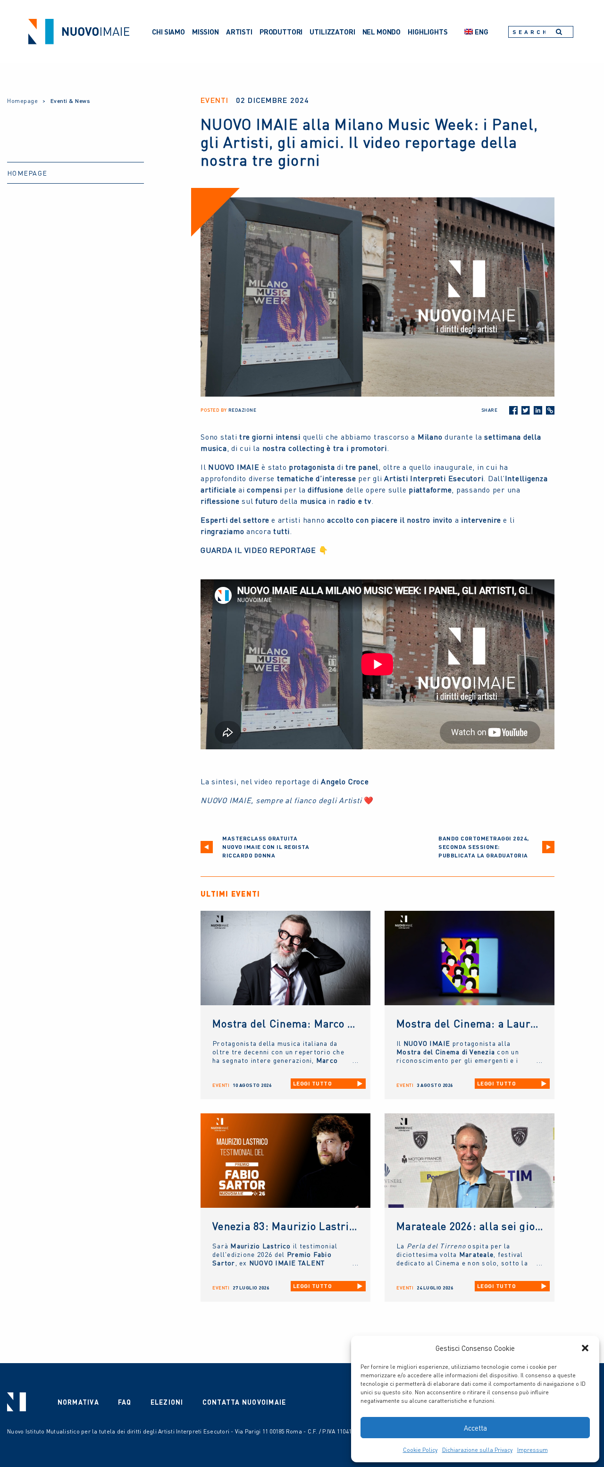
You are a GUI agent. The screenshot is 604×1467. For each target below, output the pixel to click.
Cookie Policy (420, 1449)
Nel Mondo (381, 31)
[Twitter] (525, 410)
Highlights (428, 31)
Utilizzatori (332, 31)
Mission (205, 31)
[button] (585, 1348)
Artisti (239, 31)
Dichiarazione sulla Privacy (477, 1449)
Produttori (281, 31)
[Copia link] (550, 410)
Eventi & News (70, 100)
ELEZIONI (167, 1402)
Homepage (22, 100)
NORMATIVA (78, 1402)
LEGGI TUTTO (312, 1083)
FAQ (125, 1402)
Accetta (475, 1428)
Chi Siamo (168, 31)
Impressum (532, 1449)
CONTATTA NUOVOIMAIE (244, 1402)
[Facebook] (513, 410)
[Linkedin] (538, 410)
